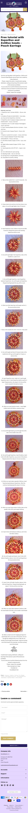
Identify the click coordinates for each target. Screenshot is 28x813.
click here (18, 118)
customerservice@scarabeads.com (9, 765)
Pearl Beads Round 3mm (10, 676)
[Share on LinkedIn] (8, 684)
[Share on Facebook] (2, 684)
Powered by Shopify (14, 810)
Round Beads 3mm (21, 676)
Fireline (2, 676)
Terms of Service (19, 805)
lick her (3, 146)
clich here (24, 135)
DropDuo (12, 675)
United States (13, 792)
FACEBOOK (14, 668)
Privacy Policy (10, 807)
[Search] (25, 9)
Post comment (8, 738)
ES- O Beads (21, 675)
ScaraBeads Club (14, 669)
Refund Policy (18, 807)
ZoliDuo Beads (18, 677)
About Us (11, 805)
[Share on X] (5, 684)
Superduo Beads (11, 677)
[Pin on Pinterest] (11, 684)
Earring (16, 675)
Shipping (6, 805)
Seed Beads (3, 677)
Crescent (7, 675)
